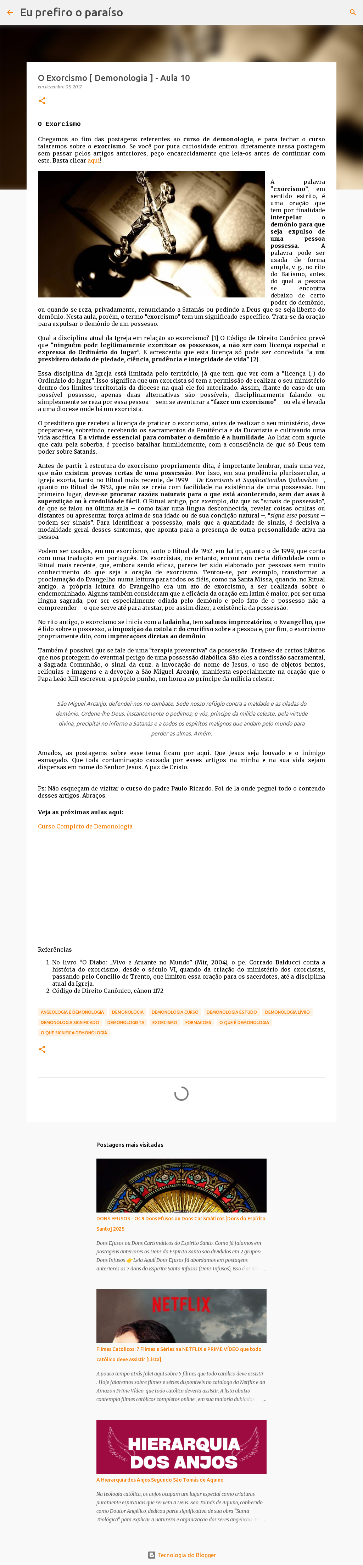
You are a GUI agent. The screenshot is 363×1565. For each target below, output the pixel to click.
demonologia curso (175, 1012)
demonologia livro (287, 1012)
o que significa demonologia (74, 1032)
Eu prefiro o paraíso (71, 12)
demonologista (125, 1022)
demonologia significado (70, 1022)
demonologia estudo (232, 1012)
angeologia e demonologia (72, 1012)
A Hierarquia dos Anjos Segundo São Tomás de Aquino (160, 1480)
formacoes (198, 1022)
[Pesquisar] (353, 12)
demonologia (128, 1012)
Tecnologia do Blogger (186, 1555)
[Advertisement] (181, 889)
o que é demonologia (244, 1022)
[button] (42, 101)
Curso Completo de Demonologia (85, 826)
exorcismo (164, 1022)
